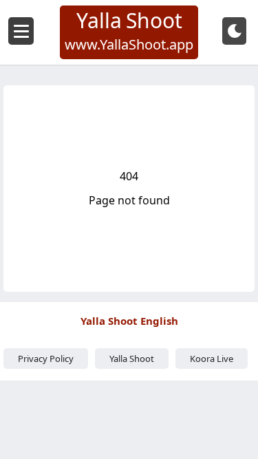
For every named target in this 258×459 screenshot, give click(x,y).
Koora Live (211, 358)
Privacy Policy (46, 358)
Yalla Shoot (131, 358)
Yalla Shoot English (129, 321)
